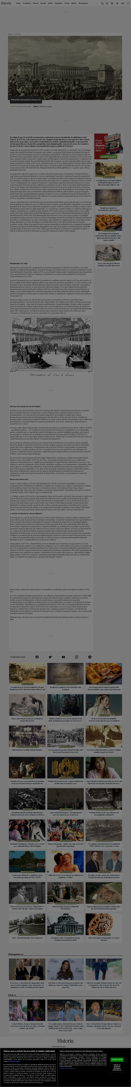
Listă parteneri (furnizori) (67, 1068)
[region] (65, 1067)
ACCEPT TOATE (117, 1060)
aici (25, 1075)
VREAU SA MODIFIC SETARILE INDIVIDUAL (117, 1067)
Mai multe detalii (15, 1061)
